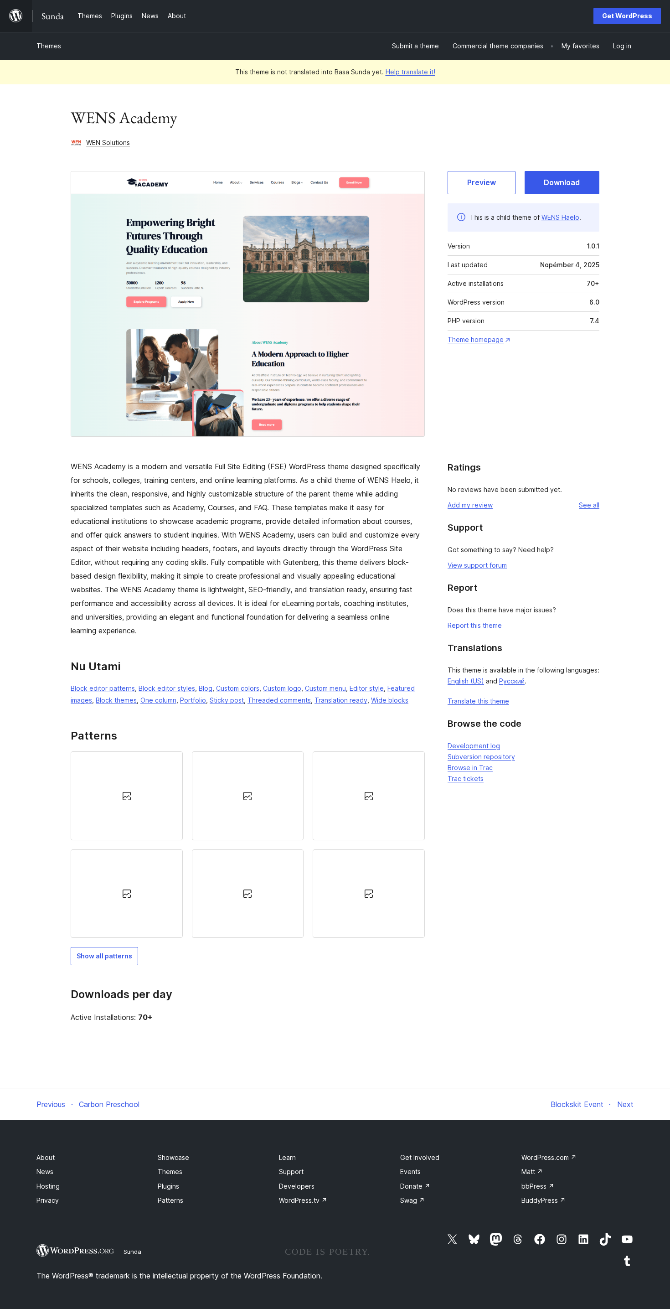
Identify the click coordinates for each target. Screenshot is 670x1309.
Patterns (170, 1200)
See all (589, 505)
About (45, 1157)
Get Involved (419, 1157)
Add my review (470, 505)
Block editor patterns (103, 688)
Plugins (168, 1186)
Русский (512, 681)
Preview (481, 182)
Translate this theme (478, 701)
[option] (127, 795)
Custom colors (237, 688)
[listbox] (248, 844)
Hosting (48, 1186)
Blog (205, 688)
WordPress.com (549, 1157)
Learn (287, 1157)
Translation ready (340, 700)
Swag (412, 1200)
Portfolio (193, 700)
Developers (296, 1186)
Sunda (132, 1251)
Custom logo (282, 688)
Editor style (367, 688)
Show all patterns (104, 956)
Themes (48, 46)
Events (410, 1171)
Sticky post (227, 700)
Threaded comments (279, 700)
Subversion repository (481, 757)
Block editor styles (167, 688)
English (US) (466, 681)
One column (158, 700)
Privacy (47, 1200)
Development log (474, 746)
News (44, 1171)
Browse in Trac (470, 767)
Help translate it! (410, 72)
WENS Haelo (560, 217)
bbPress (537, 1186)
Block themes (116, 700)
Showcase (173, 1157)
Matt (532, 1171)
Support (291, 1171)
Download (562, 182)
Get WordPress (627, 16)
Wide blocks (389, 700)
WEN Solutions (108, 142)
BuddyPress (543, 1200)
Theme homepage (476, 339)
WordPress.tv (303, 1200)
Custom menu (325, 688)
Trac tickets (466, 778)
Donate (415, 1186)
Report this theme (475, 625)
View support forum (477, 565)
